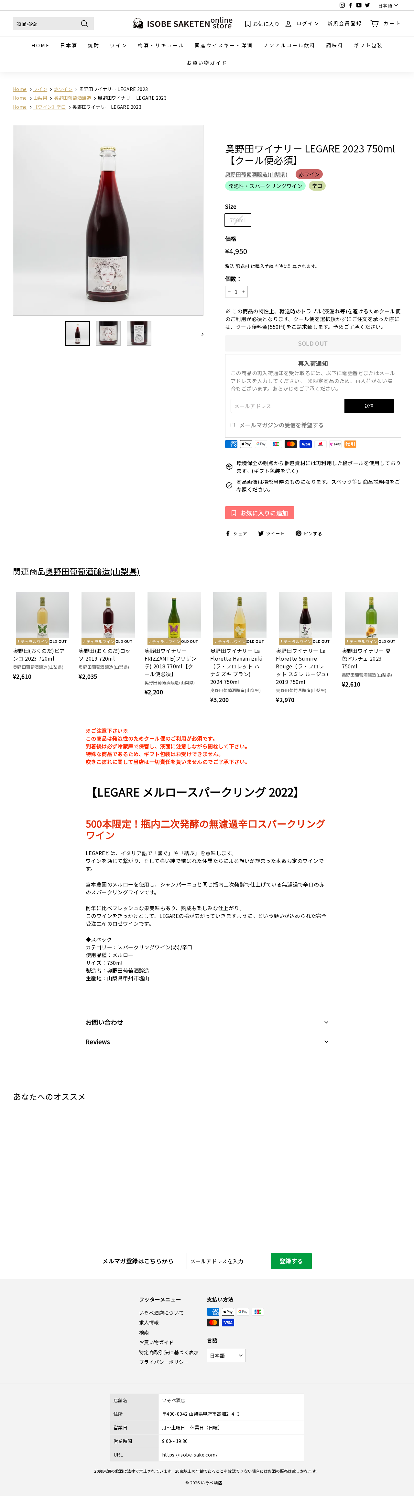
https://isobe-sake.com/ (189, 1454)
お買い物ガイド (207, 62)
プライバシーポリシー (164, 1361)
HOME (40, 45)
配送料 (242, 266)
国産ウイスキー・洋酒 (224, 45)
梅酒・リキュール (161, 45)
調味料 (334, 45)
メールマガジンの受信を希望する (281, 425)
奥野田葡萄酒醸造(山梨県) (256, 174)
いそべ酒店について (161, 1312)
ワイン (118, 45)
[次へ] (199, 333)
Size (231, 206)
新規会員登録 (344, 23)
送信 (369, 405)
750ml (238, 220)
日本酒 (69, 45)
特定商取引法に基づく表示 (169, 1352)
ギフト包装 (368, 45)
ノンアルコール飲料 (289, 45)
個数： (233, 278)
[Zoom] (108, 220)
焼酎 (94, 45)
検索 (144, 1332)
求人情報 (149, 1322)
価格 (230, 238)
